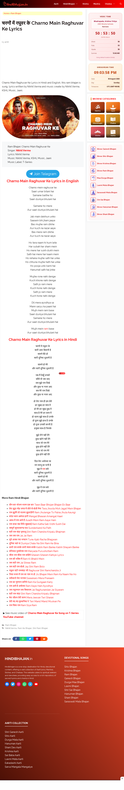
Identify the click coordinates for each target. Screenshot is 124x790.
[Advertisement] (62, 394)
